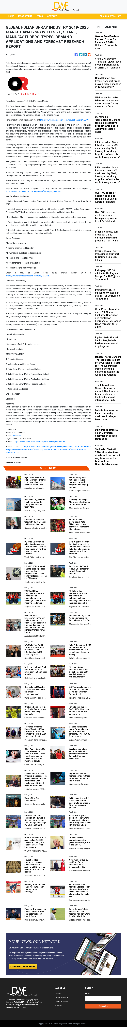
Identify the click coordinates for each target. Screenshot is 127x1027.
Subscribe (103, 1006)
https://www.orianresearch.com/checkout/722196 (27, 276)
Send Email (16, 435)
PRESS (40, 16)
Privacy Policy (61, 997)
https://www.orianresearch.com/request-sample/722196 (65, 120)
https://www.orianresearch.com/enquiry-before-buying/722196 (33, 191)
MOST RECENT (25, 16)
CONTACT (52, 16)
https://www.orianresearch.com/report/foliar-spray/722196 (39, 441)
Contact (58, 1005)
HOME (11, 16)
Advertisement (61, 1001)
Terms (58, 993)
